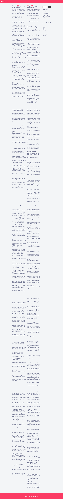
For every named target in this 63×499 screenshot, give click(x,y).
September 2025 (44, 30)
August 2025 (43, 31)
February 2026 (44, 28)
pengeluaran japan (18, 348)
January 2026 (43, 29)
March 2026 (43, 27)
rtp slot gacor (15, 42)
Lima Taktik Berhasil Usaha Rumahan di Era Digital (18, 390)
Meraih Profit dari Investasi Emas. (32, 297)
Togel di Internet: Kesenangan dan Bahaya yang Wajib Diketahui (32, 205)
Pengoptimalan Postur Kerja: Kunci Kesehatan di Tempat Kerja (18, 106)
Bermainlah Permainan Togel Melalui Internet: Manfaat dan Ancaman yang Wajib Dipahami (18, 298)
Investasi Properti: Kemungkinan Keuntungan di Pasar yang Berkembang (33, 106)
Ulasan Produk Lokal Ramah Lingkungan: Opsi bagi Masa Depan (33, 7)
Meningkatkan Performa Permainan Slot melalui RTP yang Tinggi (18, 7)
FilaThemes (37, 496)
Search (43, 5)
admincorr (18, 5)
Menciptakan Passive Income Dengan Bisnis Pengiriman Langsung (33, 390)
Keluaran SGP (18, 217)
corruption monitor (4, 1)
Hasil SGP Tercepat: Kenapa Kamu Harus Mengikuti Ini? (18, 205)
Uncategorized (44, 35)
